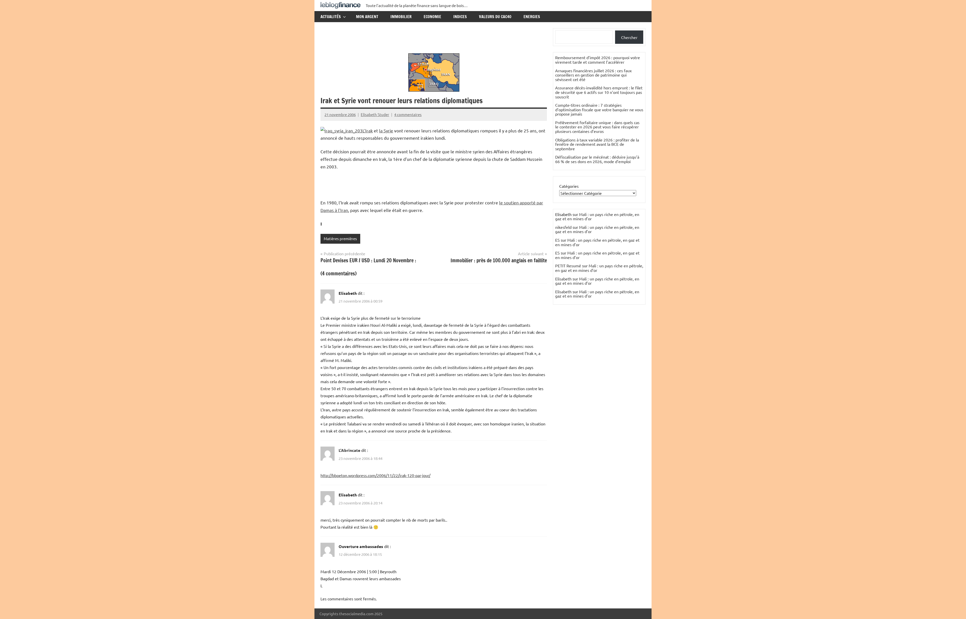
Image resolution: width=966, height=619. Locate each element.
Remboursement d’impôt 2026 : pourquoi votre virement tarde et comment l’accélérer (597, 59)
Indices (460, 16)
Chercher (629, 37)
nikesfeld (563, 227)
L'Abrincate (349, 450)
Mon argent (367, 16)
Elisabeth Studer (375, 114)
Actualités (330, 16)
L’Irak (368, 130)
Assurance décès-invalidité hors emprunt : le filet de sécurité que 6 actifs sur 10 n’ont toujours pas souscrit (598, 92)
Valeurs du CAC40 (495, 16)
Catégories (569, 186)
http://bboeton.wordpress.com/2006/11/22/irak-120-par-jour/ (375, 475)
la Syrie (386, 130)
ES (557, 239)
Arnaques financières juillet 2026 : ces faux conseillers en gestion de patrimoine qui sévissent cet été (593, 75)
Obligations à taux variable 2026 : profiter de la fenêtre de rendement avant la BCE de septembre (597, 144)
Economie (432, 16)
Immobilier (401, 16)
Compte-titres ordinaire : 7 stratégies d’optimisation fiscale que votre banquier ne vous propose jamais (599, 109)
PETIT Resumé (568, 265)
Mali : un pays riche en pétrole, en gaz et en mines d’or (597, 216)
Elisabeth (563, 278)
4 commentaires (408, 114)
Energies (532, 16)
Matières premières (340, 238)
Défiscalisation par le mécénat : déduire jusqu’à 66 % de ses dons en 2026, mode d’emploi (597, 159)
